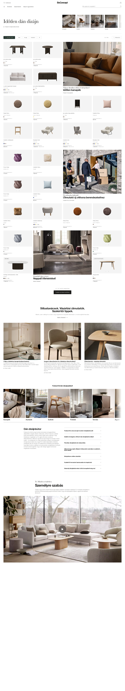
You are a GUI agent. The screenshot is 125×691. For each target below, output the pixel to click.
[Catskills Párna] (107, 104)
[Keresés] (120, 6)
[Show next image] (19, 56)
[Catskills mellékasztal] (17, 131)
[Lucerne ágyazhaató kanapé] (17, 77)
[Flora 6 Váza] (17, 158)
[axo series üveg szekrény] (77, 104)
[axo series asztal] (17, 50)
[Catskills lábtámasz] (47, 211)
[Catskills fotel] (77, 131)
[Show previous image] (16, 56)
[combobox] (102, 6)
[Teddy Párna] (17, 104)
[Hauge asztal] (107, 265)
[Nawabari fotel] (47, 131)
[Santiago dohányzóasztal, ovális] (17, 265)
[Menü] (4, 6)
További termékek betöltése (62, 292)
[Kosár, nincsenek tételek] (120, 2)
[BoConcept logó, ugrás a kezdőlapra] (62, 2)
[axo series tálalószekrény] (47, 77)
